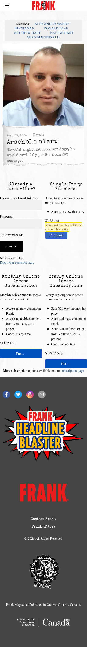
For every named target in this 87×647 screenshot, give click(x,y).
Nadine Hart (61, 32)
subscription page (72, 370)
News (38, 135)
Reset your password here (17, 262)
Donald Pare (56, 28)
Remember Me (13, 235)
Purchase (56, 234)
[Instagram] (30, 394)
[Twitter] (18, 394)
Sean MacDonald (43, 37)
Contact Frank (43, 519)
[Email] (42, 394)
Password (6, 216)
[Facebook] (6, 394)
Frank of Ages (43, 527)
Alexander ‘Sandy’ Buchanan (43, 25)
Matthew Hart (27, 32)
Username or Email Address (19, 198)
